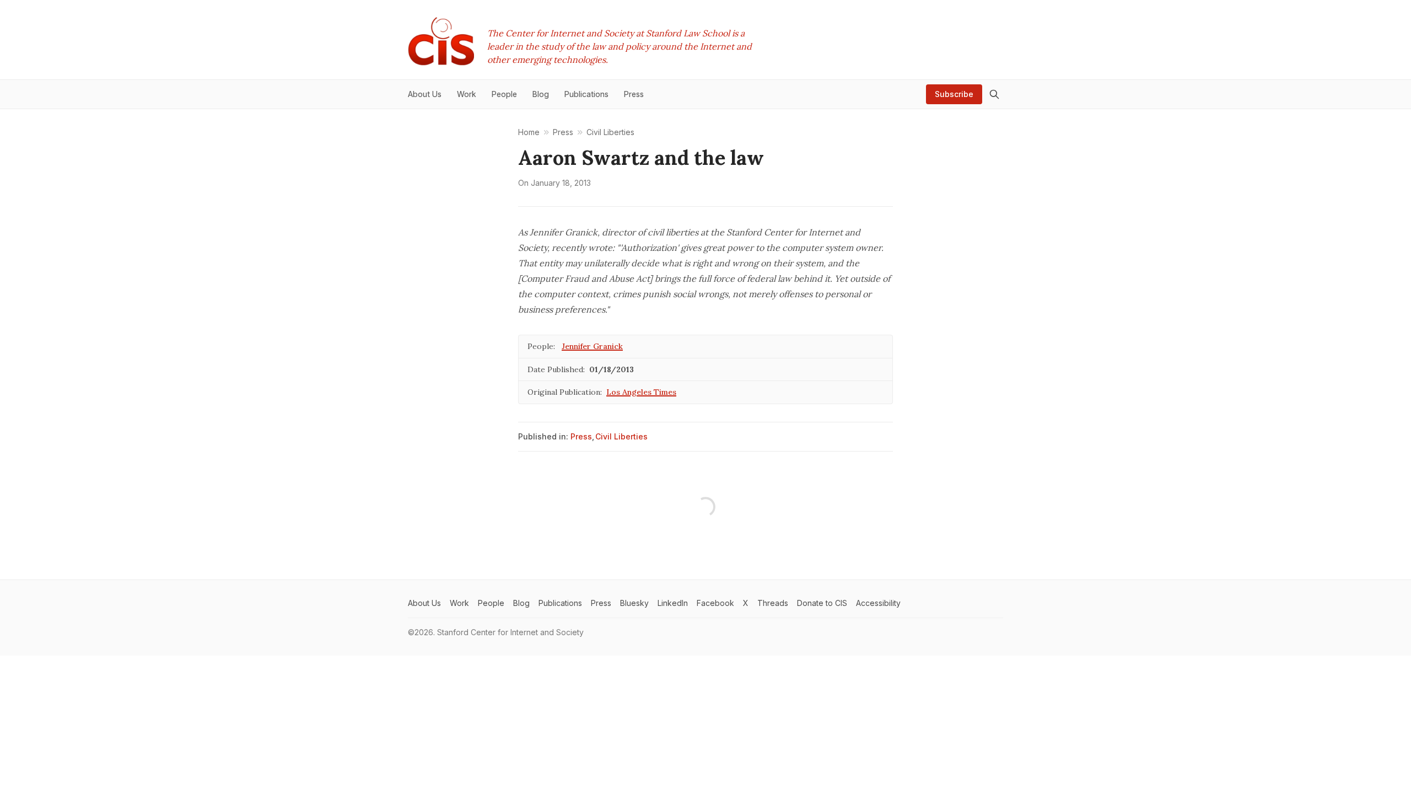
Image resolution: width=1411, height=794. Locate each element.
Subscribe (954, 94)
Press (581, 436)
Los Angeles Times (641, 392)
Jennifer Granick (592, 346)
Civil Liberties (621, 436)
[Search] (994, 94)
